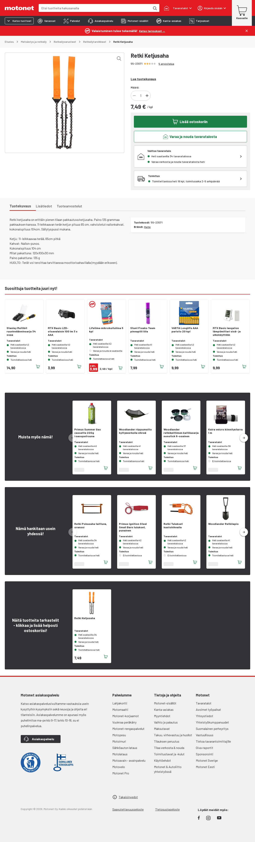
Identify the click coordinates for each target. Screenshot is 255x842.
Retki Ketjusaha (84, 618)
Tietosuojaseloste (167, 809)
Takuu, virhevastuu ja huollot (173, 735)
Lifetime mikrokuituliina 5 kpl (106, 329)
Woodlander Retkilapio (223, 523)
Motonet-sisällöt (165, 703)
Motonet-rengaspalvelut (128, 728)
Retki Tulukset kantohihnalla (173, 525)
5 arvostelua (166, 63)
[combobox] (94, 8)
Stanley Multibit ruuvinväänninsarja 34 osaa (21, 331)
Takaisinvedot (128, 797)
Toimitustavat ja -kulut (169, 754)
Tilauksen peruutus (166, 741)
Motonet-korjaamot (125, 716)
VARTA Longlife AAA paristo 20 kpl (185, 329)
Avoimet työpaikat (208, 709)
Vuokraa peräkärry (124, 722)
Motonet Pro (120, 773)
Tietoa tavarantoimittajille (213, 741)
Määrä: (135, 87)
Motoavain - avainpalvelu (128, 760)
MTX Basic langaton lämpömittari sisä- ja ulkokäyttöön (227, 331)
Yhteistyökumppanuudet (212, 722)
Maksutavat (162, 728)
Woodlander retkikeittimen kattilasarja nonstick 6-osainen (181, 433)
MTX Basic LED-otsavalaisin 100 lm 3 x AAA (62, 331)
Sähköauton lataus (124, 748)
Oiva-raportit (204, 748)
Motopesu (119, 735)
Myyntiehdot (162, 716)
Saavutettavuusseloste (128, 809)
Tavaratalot (203, 703)
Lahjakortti (119, 703)
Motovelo (118, 767)
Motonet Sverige (207, 760)
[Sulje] (247, 31)
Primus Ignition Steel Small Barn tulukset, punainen (133, 527)
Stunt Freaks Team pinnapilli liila (142, 329)
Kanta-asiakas (164, 709)
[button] (243, 438)
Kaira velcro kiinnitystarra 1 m (225, 431)
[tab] (47, 21)
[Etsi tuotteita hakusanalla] (155, 8)
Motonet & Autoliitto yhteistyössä (167, 769)
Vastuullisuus (204, 735)
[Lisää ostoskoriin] (38, 366)
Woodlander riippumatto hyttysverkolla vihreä (135, 431)
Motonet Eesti (205, 767)
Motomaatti (120, 709)
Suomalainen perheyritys (212, 728)
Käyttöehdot (162, 760)
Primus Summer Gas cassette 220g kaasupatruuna (87, 433)
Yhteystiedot (204, 716)
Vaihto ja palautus (166, 722)
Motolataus (120, 754)
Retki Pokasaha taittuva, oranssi (90, 525)
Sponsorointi (204, 754)
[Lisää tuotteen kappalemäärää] (147, 95)
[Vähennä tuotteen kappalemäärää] (134, 95)
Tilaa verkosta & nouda (169, 748)
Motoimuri (119, 741)
